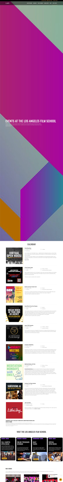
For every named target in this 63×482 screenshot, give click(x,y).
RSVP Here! (28, 250)
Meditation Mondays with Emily (30, 364)
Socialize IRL (44, 289)
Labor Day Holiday (28, 402)
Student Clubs (44, 347)
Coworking (44, 270)
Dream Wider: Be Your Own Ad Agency (31, 306)
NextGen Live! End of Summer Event (31, 286)
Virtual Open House (28, 248)
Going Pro (43, 308)
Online (27, 270)
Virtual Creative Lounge (29, 267)
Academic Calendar (45, 328)
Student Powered (48, 270)
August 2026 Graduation (29, 325)
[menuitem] (43, 0)
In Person (27, 289)
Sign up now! (27, 259)
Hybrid (27, 328)
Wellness (43, 366)
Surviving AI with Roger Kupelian (30, 383)
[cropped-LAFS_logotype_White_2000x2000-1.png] (7, 3)
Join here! (27, 347)
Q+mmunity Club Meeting (29, 344)
